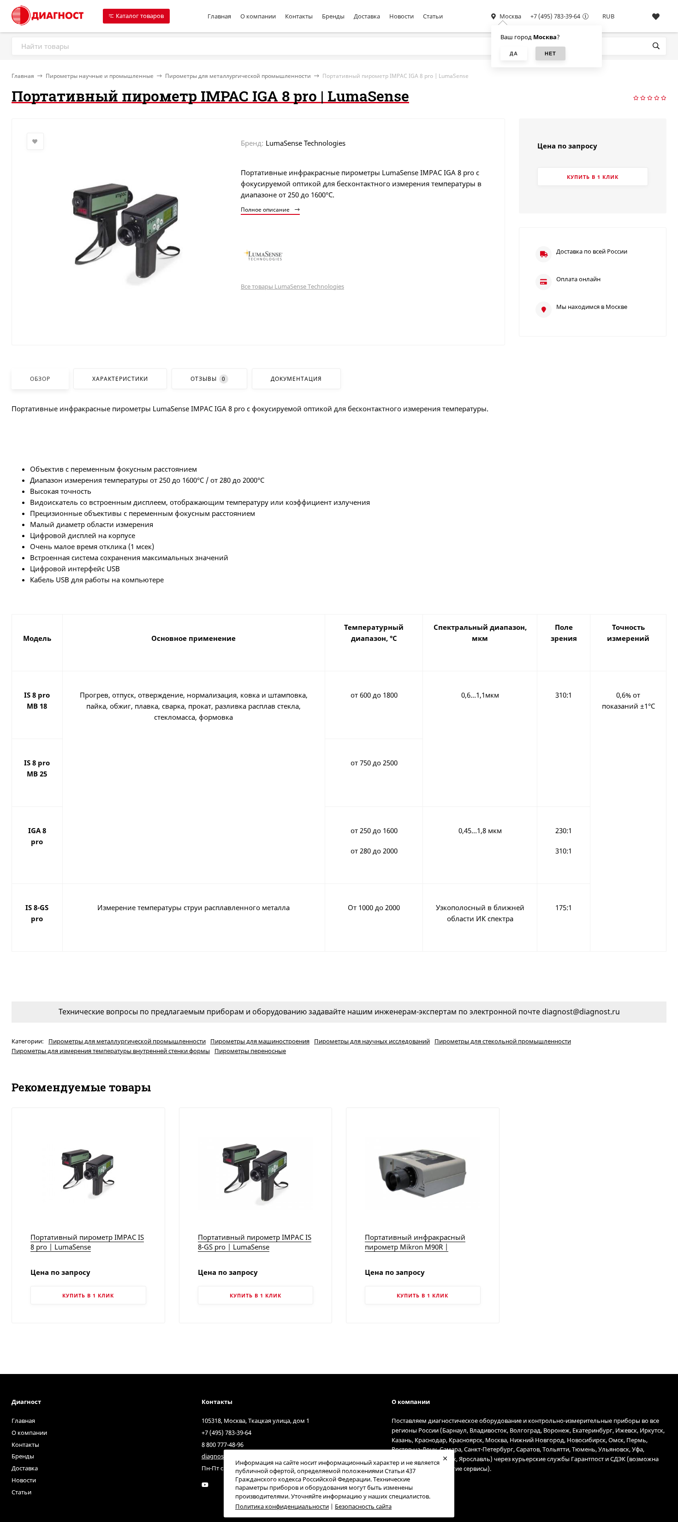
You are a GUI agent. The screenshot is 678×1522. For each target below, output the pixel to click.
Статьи (433, 16)
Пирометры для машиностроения (259, 1041)
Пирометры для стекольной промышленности (502, 1041)
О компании (258, 16)
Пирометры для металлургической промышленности (238, 76)
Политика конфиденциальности (282, 1506)
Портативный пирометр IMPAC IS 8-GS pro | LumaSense (254, 1241)
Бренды (333, 16)
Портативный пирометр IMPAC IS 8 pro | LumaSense (87, 1241)
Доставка (367, 16)
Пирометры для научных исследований (372, 1041)
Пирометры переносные (250, 1051)
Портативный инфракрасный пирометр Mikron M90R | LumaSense (415, 1246)
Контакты (299, 16)
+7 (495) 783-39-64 (555, 16)
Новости (401, 16)
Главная (219, 16)
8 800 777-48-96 (223, 1444)
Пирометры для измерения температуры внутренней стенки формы (111, 1051)
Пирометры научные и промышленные (100, 76)
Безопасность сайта (363, 1506)
